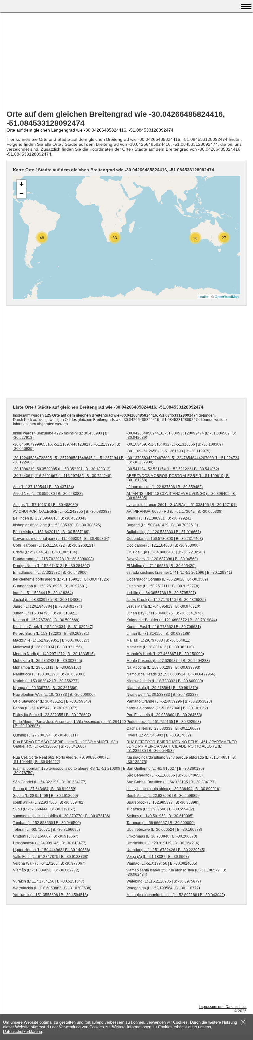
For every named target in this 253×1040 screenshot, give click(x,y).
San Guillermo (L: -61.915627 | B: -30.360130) (165, 768)
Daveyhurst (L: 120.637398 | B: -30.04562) (162, 559)
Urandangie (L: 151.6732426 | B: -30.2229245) (165, 850)
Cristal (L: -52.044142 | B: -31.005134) (45, 552)
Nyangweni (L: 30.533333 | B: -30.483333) (162, 694)
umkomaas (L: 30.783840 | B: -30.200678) (161, 836)
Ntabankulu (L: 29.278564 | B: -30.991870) (162, 688)
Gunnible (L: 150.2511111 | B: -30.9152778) (162, 586)
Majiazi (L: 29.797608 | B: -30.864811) (158, 640)
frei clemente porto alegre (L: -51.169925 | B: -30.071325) (61, 579)
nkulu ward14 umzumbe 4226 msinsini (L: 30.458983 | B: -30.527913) (60, 435)
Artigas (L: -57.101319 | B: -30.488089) (45, 505)
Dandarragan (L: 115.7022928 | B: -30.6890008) (53, 559)
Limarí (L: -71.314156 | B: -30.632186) (158, 633)
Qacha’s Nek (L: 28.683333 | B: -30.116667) (163, 728)
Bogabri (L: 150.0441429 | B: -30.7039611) (162, 525)
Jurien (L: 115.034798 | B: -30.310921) (45, 613)
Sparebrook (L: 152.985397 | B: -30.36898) (162, 802)
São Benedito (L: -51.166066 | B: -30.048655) (164, 775)
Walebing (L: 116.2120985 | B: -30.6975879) (163, 881)
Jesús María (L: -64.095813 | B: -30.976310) (163, 606)
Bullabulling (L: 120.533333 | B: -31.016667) (163, 532)
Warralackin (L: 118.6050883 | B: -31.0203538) (52, 888)
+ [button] (21, 184)
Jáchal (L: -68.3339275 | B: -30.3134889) (47, 599)
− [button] (21, 194)
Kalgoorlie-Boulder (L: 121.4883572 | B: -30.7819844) (171, 620)
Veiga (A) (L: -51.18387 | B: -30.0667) (157, 856)
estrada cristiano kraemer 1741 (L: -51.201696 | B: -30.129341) (179, 572)
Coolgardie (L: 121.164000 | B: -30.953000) (163, 545)
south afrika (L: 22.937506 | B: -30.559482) (49, 802)
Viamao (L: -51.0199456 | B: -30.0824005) (161, 863)
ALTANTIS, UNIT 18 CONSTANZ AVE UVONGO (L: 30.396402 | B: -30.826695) (181, 495)
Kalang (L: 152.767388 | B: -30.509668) (46, 620)
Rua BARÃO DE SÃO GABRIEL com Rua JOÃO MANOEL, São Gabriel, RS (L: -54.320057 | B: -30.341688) (65, 744)
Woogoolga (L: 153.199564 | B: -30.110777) (163, 888)
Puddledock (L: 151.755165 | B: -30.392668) (163, 722)
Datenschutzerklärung (22, 1031)
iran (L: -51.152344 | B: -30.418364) (43, 593)
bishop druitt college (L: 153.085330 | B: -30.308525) (57, 525)
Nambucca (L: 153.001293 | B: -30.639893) (49, 674)
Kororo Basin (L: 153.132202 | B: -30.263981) (51, 633)
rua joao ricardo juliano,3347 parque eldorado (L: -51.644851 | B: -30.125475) (181, 759)
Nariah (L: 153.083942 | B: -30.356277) (46, 681)
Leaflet (203, 296)
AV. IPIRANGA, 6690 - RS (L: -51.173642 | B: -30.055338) (174, 511)
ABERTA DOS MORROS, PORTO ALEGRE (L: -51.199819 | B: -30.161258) (178, 478)
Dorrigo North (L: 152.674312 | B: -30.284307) (51, 566)
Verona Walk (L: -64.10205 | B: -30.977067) (49, 863)
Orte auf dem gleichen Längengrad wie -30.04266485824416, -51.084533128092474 (89, 130)
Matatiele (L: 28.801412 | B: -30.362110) (160, 647)
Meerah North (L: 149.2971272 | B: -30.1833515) (54, 654)
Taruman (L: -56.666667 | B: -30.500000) (160, 823)
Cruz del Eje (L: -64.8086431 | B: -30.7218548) (165, 552)
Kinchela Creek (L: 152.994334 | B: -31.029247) (53, 627)
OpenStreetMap (226, 296)
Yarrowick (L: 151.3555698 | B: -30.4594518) (50, 895)
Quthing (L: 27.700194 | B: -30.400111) (45, 735)
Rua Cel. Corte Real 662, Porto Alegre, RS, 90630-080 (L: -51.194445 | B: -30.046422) (61, 759)
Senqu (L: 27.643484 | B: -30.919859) (44, 789)
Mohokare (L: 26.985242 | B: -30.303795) (47, 661)
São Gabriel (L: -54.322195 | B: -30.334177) (49, 782)
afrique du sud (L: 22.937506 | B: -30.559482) (164, 487)
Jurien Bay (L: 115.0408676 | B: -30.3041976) (164, 613)
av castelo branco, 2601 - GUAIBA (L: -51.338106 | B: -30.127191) (181, 505)
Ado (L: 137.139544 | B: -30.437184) (43, 487)
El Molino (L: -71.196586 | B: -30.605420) (161, 566)
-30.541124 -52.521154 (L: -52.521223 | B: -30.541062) (172, 469)
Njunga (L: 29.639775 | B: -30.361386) (45, 688)
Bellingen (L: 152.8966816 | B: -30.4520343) (50, 518)
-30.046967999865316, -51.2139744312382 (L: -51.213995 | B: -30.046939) (66, 446)
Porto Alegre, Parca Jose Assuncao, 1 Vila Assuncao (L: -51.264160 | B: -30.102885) (69, 724)
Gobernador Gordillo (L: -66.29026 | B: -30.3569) (167, 579)
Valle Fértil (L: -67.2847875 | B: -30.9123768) (50, 856)
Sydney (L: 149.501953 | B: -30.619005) (159, 816)
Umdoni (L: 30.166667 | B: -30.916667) (45, 836)
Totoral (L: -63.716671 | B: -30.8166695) (46, 829)
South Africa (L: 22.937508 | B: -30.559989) (162, 795)
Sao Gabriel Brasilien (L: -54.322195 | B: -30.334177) (171, 782)
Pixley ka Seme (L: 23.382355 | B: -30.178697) (52, 715)
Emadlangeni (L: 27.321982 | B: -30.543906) (50, 572)
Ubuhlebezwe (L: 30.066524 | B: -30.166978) (164, 829)
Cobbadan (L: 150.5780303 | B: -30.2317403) (164, 538)
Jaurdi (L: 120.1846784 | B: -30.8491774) (47, 606)
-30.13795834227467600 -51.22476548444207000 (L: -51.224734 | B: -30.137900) (182, 460)
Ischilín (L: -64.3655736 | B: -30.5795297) (161, 593)
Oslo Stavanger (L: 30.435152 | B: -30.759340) (52, 701)
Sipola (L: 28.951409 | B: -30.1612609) (45, 795)
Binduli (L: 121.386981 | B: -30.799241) (159, 518)
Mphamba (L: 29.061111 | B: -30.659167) (47, 667)
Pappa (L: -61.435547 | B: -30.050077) (45, 708)
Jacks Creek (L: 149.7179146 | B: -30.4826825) (166, 599)
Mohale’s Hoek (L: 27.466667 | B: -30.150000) (165, 654)
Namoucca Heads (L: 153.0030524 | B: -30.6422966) (170, 674)
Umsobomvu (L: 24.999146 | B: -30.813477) (49, 843)
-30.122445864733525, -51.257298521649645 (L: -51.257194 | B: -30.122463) (68, 460)
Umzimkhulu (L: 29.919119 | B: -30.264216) (162, 843)
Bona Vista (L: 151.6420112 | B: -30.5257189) (51, 532)
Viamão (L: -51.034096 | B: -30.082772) (46, 870)
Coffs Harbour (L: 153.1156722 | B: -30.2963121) (54, 545)
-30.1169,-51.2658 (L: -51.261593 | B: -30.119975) (168, 451)
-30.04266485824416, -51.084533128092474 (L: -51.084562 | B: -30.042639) (181, 435)
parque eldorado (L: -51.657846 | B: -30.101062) (167, 708)
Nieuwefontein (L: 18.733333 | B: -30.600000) (164, 681)
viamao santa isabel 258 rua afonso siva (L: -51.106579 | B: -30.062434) (176, 872)
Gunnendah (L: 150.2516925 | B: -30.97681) (50, 586)
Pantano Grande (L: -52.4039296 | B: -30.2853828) (169, 701)
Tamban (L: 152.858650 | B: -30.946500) (47, 823)
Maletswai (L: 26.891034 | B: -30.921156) (47, 647)
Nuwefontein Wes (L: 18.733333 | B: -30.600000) (54, 694)
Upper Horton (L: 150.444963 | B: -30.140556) (51, 850)
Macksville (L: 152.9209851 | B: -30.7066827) (51, 640)
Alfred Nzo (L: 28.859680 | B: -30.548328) (48, 493)
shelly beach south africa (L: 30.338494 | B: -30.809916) (173, 789)
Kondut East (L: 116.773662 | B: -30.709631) (163, 627)
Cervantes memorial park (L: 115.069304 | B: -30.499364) (61, 538)
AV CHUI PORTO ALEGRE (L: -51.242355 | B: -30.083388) (62, 511)
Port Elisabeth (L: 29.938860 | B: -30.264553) (164, 715)
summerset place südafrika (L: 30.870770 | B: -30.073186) (61, 816)
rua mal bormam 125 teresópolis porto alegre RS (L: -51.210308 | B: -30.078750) (69, 770)
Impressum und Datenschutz (223, 1007)
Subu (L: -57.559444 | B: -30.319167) (44, 809)
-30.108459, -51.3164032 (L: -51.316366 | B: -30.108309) (174, 444)
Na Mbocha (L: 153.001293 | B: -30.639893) (163, 667)
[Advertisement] (126, 62)
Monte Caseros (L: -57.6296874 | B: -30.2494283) (168, 661)
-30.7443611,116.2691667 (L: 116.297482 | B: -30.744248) (62, 476)
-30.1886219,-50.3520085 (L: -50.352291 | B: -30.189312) (61, 469)
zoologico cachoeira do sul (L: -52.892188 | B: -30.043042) (175, 895)
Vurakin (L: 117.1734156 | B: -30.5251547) (48, 881)
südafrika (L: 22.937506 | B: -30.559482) (160, 809)
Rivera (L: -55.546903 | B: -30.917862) (158, 735)
